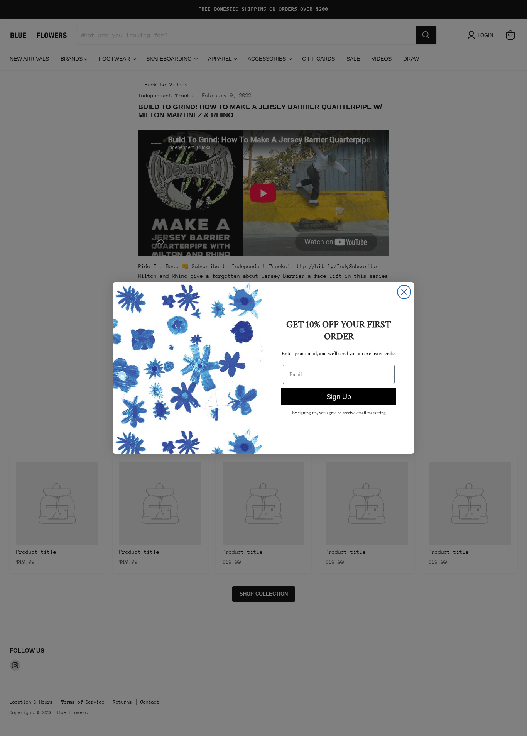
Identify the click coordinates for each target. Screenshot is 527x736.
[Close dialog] (404, 292)
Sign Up (338, 397)
